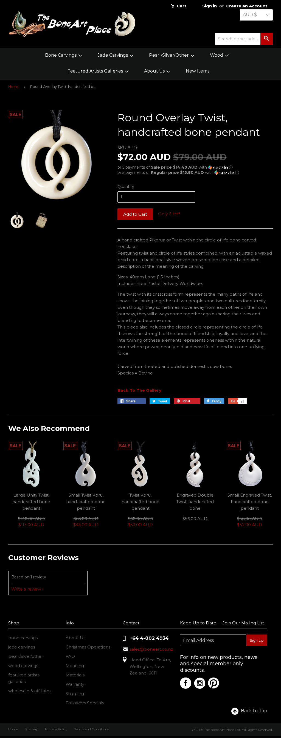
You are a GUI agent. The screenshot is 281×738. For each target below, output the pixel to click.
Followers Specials (85, 702)
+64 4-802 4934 (149, 638)
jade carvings (21, 647)
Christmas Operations (88, 647)
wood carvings (23, 665)
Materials (75, 675)
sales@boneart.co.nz (151, 649)
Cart (181, 5)
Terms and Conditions (91, 729)
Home (13, 86)
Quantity (125, 186)
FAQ (70, 656)
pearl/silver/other (25, 656)
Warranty (75, 684)
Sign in (209, 5)
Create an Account (246, 5)
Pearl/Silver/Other (169, 55)
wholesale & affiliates (29, 690)
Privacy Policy (56, 729)
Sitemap (31, 729)
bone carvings (23, 637)
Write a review (26, 589)
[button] (195, 167)
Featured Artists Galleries (96, 71)
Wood (217, 55)
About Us (155, 71)
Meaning (75, 665)
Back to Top (254, 710)
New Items (197, 71)
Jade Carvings (113, 55)
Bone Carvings (61, 55)
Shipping (75, 693)
